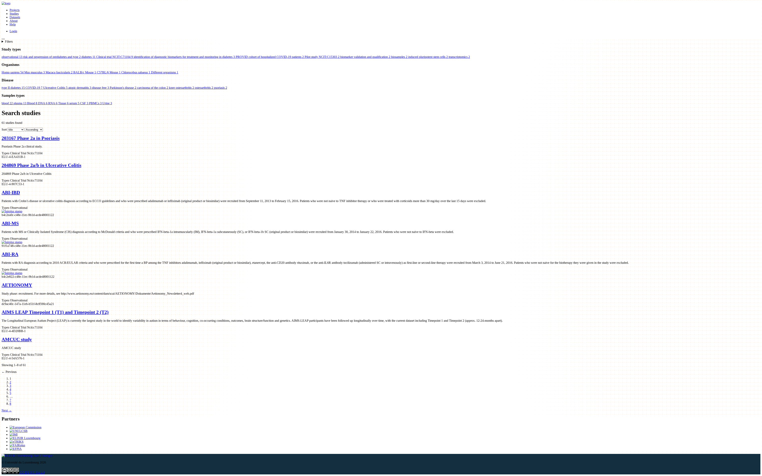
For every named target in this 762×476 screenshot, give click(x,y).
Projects (15, 10)
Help (13, 24)
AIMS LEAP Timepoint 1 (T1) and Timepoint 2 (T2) (55, 312)
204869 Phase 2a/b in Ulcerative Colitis (41, 165)
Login (13, 31)
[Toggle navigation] (3, 39)
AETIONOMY (17, 285)
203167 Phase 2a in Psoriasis (31, 138)
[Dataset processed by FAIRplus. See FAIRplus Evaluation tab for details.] (12, 211)
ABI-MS (10, 223)
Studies (14, 13)
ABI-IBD (11, 192)
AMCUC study (17, 339)
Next (7, 410)
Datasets (15, 17)
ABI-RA (10, 254)
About (14, 20)
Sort (4, 129)
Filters (9, 41)
